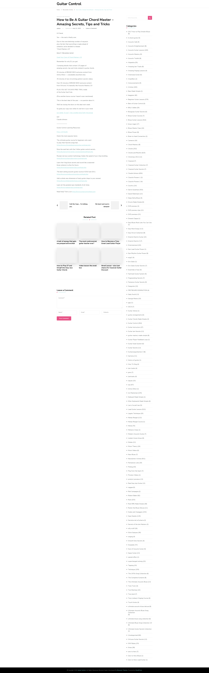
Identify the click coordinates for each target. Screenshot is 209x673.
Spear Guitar (132, 553)
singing (130, 537)
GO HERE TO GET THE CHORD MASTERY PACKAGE (75, 113)
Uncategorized (133, 635)
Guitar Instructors (134, 327)
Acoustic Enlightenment (136, 46)
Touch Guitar (132, 602)
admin (58, 28)
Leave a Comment (91, 28)
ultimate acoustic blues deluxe (138, 606)
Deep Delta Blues (134, 198)
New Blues (132, 454)
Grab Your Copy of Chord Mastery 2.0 (69, 57)
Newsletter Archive (63, 16)
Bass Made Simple (134, 91)
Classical (131, 161)
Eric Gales (131, 262)
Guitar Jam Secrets (134, 331)
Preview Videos (133, 475)
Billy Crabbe (132, 108)
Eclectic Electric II (134, 241)
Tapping (131, 565)
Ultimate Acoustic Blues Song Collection (138, 612)
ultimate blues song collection (138, 619)
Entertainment (133, 245)
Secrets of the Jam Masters (137, 524)
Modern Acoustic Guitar (136, 434)
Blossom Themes (122, 670)
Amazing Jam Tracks (135, 67)
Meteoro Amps (133, 430)
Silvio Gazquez (133, 532)
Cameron (131, 140)
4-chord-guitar (133, 38)
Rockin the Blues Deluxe (136, 508)
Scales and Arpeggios (135, 512)
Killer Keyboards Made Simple (138, 401)
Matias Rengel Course (135, 422)
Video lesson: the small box (88, 267)
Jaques (130, 381)
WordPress (138, 670)
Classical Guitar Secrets (136, 169)
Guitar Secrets (133, 348)
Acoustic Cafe (132, 42)
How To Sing (132, 364)
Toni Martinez (132, 590)
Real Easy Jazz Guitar (135, 483)
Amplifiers (131, 79)
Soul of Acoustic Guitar (136, 549)
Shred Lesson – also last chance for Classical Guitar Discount (111, 268)
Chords (130, 149)
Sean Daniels (132, 516)
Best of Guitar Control (135, 104)
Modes (130, 442)
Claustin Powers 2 (134, 182)
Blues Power (132, 132)
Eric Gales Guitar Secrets (136, 266)
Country (131, 186)
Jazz (129, 385)
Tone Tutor (132, 586)
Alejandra (131, 62)
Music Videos (132, 450)
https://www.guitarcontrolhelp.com (83, 192)
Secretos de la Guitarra (136, 520)
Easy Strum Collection (135, 233)
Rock (129, 500)
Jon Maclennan (133, 393)
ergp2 (130, 257)
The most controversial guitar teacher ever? (88, 242)
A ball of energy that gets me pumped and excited (66, 242)
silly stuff (131, 528)
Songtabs (131, 545)
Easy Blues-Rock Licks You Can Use (140, 223)
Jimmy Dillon (132, 389)
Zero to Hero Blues (134, 656)
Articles (130, 87)
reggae (130, 487)
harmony (131, 356)
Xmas (130, 647)
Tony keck (131, 594)
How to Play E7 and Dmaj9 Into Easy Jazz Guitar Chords (65, 268)
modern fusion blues (135, 438)
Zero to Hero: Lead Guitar (136, 660)
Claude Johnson (133, 173)
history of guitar (133, 360)
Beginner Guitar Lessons (136, 99)
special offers (132, 557)
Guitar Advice (132, 311)
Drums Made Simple (135, 202)
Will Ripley (132, 643)
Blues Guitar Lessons (135, 120)
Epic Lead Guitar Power (136, 249)
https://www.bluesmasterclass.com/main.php (71, 168)
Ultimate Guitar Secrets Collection (140, 629)
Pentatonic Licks (133, 463)
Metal (130, 426)
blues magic (132, 124)
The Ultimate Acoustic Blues (138, 582)
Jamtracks (131, 376)
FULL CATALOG (62, 132)
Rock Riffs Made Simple (136, 504)
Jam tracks (131, 368)
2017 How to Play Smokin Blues (139, 32)
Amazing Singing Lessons (136, 71)
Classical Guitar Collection (137, 165)
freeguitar (131, 286)
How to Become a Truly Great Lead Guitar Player (110, 242)
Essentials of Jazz (133, 270)
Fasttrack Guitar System (136, 274)
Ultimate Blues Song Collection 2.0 (140, 623)
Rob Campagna (133, 491)
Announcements (133, 83)
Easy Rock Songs (133, 229)
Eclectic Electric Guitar (135, 237)
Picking (130, 467)
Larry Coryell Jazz (134, 405)
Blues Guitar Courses (135, 116)
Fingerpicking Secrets (135, 278)
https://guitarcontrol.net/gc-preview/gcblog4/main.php (75, 152)
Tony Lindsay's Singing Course (138, 598)
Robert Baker (132, 496)
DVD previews (133, 214)
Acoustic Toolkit (133, 58)
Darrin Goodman (133, 190)
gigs (129, 303)
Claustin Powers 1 (134, 177)
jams (129, 372)
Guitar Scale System (135, 344)
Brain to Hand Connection (136, 136)
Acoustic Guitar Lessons (136, 50)
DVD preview (132, 206)
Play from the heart (134, 471)
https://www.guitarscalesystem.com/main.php (72, 158)
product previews (134, 479)
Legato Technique (134, 413)
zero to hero (132, 652)
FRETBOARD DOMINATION (137, 290)
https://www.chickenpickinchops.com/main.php (72, 181)
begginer (131, 95)
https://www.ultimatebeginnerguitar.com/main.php (74, 145)
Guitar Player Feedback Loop (138, 340)
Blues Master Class (134, 128)
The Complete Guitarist (136, 578)
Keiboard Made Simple (135, 397)
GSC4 (130, 307)
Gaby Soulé (132, 294)
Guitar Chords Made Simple (137, 319)
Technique (131, 569)
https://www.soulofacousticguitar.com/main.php (72, 174)
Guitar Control (69, 3)
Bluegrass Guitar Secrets (136, 112)
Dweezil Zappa (133, 218)
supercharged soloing (135, 561)
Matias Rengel (133, 418)
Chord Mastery (133, 145)
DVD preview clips (134, 210)
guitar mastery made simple (137, 335)
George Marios (133, 299)
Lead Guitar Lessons (135, 409)
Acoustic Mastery (134, 54)
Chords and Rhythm (134, 153)
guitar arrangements (135, 315)
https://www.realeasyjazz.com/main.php (70, 187)
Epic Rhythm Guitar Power (137, 253)
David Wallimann (134, 194)
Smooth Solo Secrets (135, 541)
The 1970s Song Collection (137, 574)
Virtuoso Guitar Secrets (136, 639)
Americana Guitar (134, 75)
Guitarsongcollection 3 (135, 352)
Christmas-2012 (133, 157)
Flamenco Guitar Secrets (136, 282)
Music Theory (132, 446)
